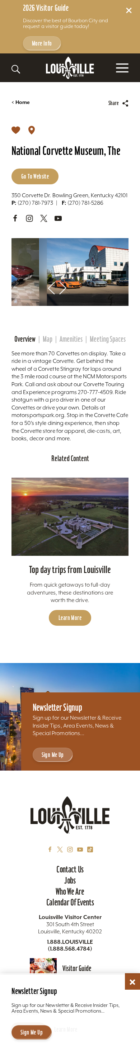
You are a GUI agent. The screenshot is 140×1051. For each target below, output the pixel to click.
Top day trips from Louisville (70, 569)
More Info (42, 43)
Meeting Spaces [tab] (108, 339)
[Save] (15, 130)
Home (20, 102)
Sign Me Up (53, 754)
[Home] (70, 68)
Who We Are (70, 891)
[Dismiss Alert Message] (128, 10)
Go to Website (35, 176)
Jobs (70, 880)
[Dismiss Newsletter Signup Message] (132, 982)
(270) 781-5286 (82, 202)
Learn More (70, 617)
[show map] (31, 130)
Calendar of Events (70, 902)
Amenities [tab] (71, 339)
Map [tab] (47, 339)
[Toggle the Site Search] (15, 69)
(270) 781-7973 (32, 202)
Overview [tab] (25, 339)
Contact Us (70, 869)
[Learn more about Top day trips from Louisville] (70, 516)
